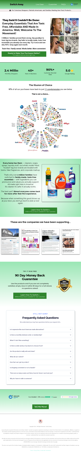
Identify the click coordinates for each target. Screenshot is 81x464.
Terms (31, 450)
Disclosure (48, 450)
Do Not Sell (42, 450)
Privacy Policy (37, 450)
